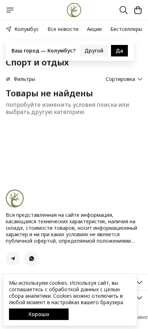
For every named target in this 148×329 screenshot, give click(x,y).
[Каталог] (10, 10)
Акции (94, 29)
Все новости (62, 29)
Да (119, 49)
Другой (93, 49)
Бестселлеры (126, 29)
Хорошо (38, 314)
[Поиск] (123, 10)
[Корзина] (138, 10)
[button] (13, 258)
